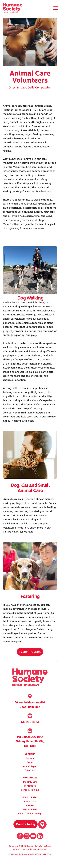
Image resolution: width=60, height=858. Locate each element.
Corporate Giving (30, 789)
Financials (29, 770)
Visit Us (30, 805)
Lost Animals (30, 809)
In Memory (30, 785)
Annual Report (30, 766)
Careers (30, 758)
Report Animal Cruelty (29, 813)
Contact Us (30, 801)
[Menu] (56, 8)
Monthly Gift (30, 781)
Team (30, 762)
